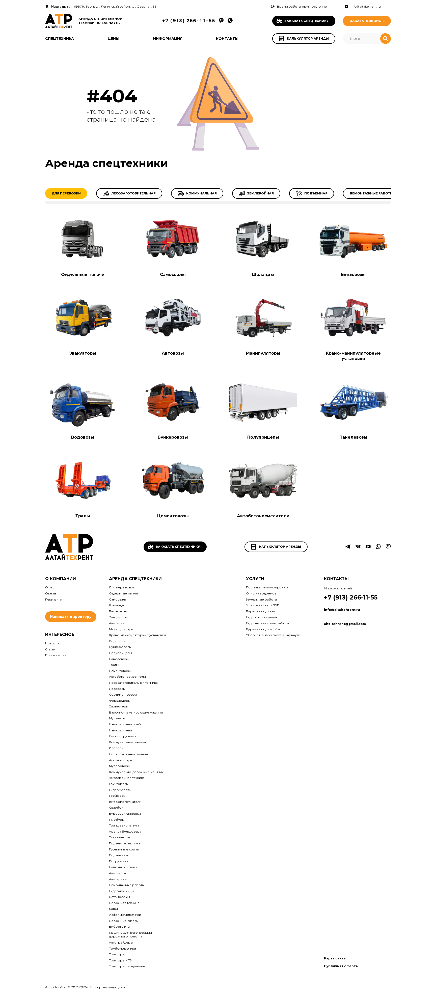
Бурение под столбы (263, 629)
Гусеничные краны (124, 849)
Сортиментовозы (123, 694)
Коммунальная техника (127, 742)
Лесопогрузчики (123, 736)
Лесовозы (117, 689)
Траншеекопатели (124, 825)
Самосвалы (173, 274)
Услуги (255, 578)
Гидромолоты (120, 790)
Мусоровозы (119, 766)
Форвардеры (119, 700)
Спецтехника (59, 38)
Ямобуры (116, 819)
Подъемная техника (124, 843)
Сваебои (116, 807)
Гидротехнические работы (267, 623)
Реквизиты (53, 599)
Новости (52, 643)
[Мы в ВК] (358, 548)
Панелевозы (353, 437)
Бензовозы (353, 274)
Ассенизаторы (120, 760)
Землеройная (260, 193)
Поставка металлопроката (267, 587)
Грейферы (117, 795)
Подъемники (119, 855)
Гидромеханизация (261, 617)
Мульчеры (117, 718)
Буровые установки (125, 813)
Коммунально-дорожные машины (136, 772)
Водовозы (82, 437)
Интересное (59, 634)
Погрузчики (118, 861)
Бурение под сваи (260, 611)
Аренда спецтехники (135, 578)
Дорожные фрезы (124, 921)
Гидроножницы (121, 891)
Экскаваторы (119, 837)
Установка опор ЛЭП (262, 605)
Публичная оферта (341, 966)
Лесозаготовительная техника (133, 683)
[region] (218, 196)
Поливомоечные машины (129, 754)
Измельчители (120, 730)
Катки (113, 908)
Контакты (227, 38)
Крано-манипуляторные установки (353, 356)
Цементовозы (173, 516)
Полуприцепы (263, 437)
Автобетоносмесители (263, 516)
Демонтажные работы (371, 193)
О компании (60, 578)
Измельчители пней (125, 724)
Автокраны (118, 879)
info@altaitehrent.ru (366, 6)
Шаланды (263, 274)
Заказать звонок (367, 21)
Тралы (82, 516)
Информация (167, 38)
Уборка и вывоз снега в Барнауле (273, 635)
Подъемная (316, 193)
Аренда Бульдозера (125, 831)
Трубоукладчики (122, 948)
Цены (113, 38)
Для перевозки (66, 193)
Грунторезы (118, 784)
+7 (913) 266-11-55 (350, 597)
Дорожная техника (124, 903)
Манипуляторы (263, 353)
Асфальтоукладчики (125, 915)
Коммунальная (201, 193)
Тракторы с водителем (127, 966)
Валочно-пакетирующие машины (136, 712)
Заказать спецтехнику (178, 547)
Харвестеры (118, 706)
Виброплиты (119, 926)
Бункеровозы (173, 437)
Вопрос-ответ (56, 655)
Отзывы (51, 593)
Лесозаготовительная (133, 193)
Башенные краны (123, 867)
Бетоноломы (119, 897)
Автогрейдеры (121, 942)
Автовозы (173, 353)
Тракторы (117, 954)
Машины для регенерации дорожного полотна (130, 934)
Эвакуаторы (82, 353)
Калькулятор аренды (280, 547)
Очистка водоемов (261, 593)
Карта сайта (335, 958)
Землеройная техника (127, 778)
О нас (49, 587)
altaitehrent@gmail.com (345, 624)
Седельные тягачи (82, 274)
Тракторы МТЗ (120, 960)
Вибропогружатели (125, 802)
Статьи (50, 649)
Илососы (116, 748)
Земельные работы (261, 599)
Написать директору (71, 616)
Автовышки (118, 873)
